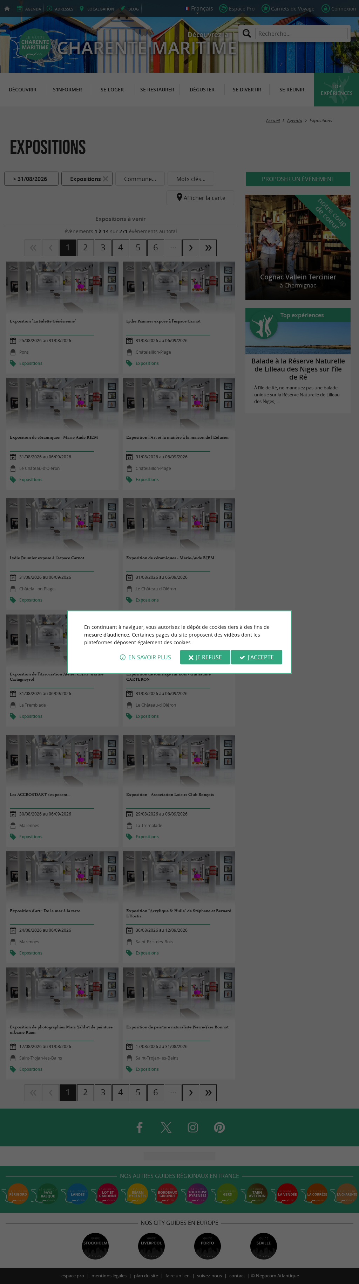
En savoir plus (149, 657)
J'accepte (261, 657)
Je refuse (209, 657)
